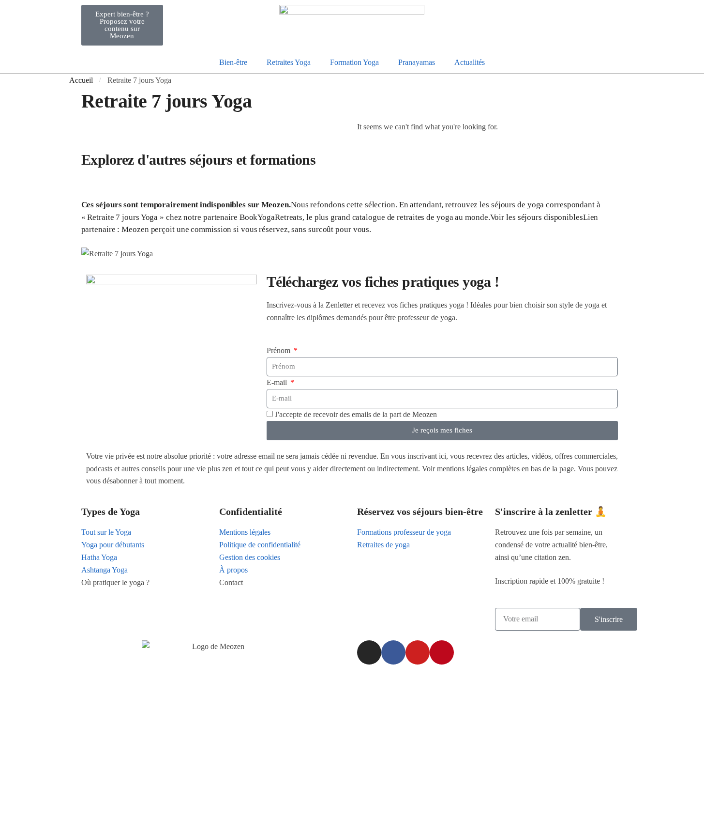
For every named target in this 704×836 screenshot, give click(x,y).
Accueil (81, 80)
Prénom (279, 350)
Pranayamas (416, 62)
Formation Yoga (354, 62)
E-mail (278, 382)
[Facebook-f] (393, 652)
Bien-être (233, 62)
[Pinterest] (442, 652)
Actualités (469, 62)
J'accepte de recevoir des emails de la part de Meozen (356, 414)
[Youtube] (417, 652)
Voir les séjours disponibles (536, 217)
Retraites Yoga (289, 62)
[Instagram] (369, 652)
